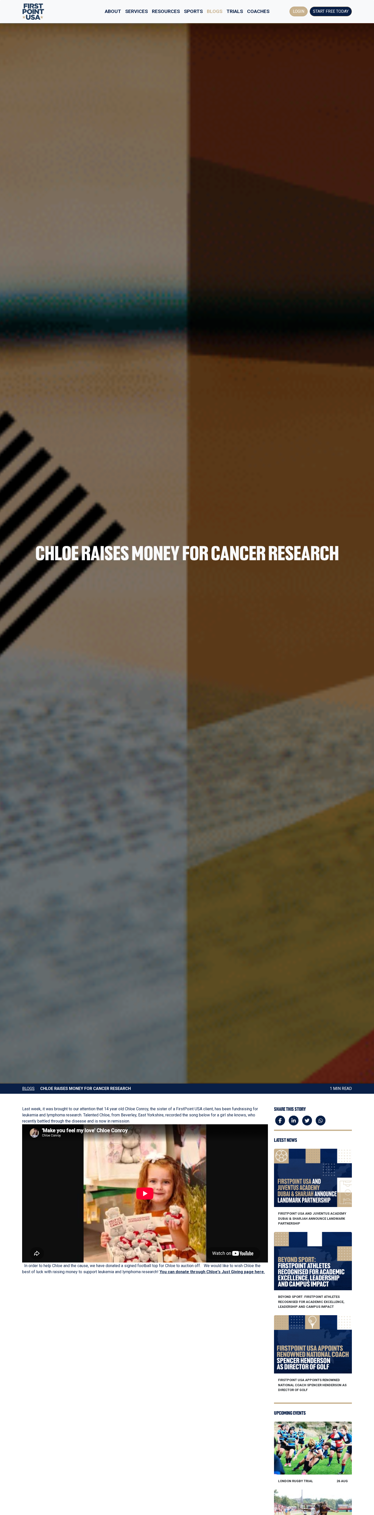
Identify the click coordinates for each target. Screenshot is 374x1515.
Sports (193, 11)
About (113, 11)
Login (298, 11)
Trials (234, 11)
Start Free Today (331, 11)
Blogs (214, 11)
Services (136, 11)
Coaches (258, 11)
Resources (166, 11)
